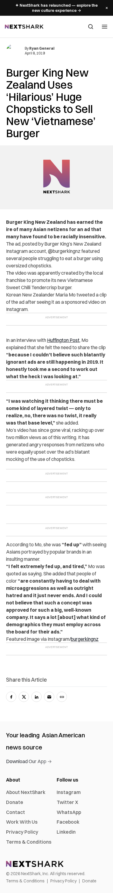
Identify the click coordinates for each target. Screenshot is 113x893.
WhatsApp (69, 812)
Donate (14, 802)
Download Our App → (29, 761)
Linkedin (66, 832)
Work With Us (22, 822)
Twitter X (67, 802)
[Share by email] (49, 697)
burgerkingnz (85, 639)
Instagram (69, 792)
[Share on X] (24, 697)
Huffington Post (63, 340)
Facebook (68, 822)
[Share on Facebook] (11, 697)
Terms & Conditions (29, 842)
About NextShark (26, 792)
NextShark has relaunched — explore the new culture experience (56, 8)
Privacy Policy (22, 832)
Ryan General (42, 48)
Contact (15, 812)
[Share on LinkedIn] (36, 697)
